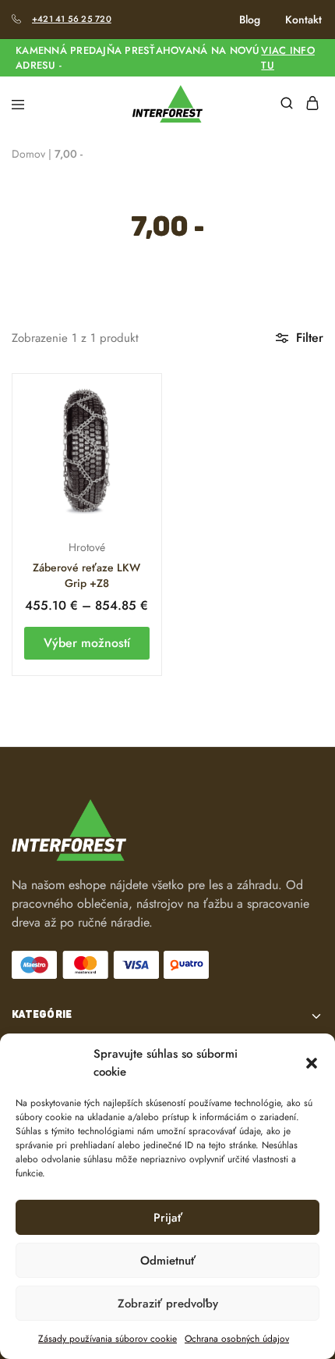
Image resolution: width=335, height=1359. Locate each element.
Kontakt (303, 19)
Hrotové (87, 547)
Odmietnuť (168, 1260)
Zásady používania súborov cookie (107, 1339)
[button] (311, 1063)
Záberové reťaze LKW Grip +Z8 (86, 575)
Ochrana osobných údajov (237, 1339)
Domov (28, 154)
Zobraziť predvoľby (168, 1303)
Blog (249, 19)
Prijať (167, 1217)
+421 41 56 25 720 (71, 18)
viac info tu (287, 58)
